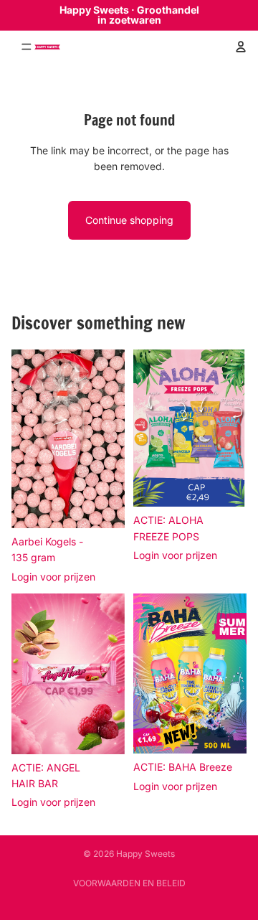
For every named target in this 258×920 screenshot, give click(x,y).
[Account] (241, 46)
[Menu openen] (16, 46)
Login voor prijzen (53, 577)
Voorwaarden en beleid (129, 883)
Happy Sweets (145, 853)
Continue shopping (129, 220)
